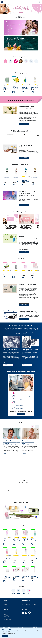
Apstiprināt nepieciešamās (11, 633)
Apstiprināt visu (5, 635)
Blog (20, 422)
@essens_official (25, 482)
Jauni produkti (20, 526)
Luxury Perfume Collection (20, 164)
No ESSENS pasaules (20, 212)
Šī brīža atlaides (20, 73)
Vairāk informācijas (24, 124)
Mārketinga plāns (6, 604)
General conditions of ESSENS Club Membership (29, 604)
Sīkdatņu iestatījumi (12, 635)
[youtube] (26, 612)
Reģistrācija (21, 413)
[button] (1, 9)
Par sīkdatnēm (4, 633)
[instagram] (29, 612)
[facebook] (23, 612)
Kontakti (6, 609)
